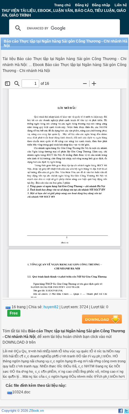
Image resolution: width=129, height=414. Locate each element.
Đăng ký (82, 5)
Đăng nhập (101, 5)
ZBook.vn (36, 410)
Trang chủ (62, 5)
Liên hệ (121, 5)
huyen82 (51, 307)
